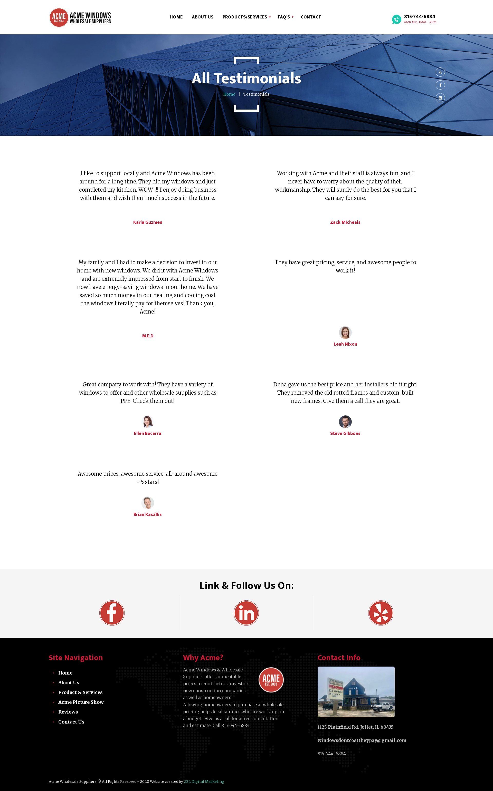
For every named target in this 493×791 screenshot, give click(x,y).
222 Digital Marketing (203, 781)
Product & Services (80, 692)
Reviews (68, 712)
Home (65, 673)
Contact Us (71, 722)
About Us (68, 683)
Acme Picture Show (81, 702)
